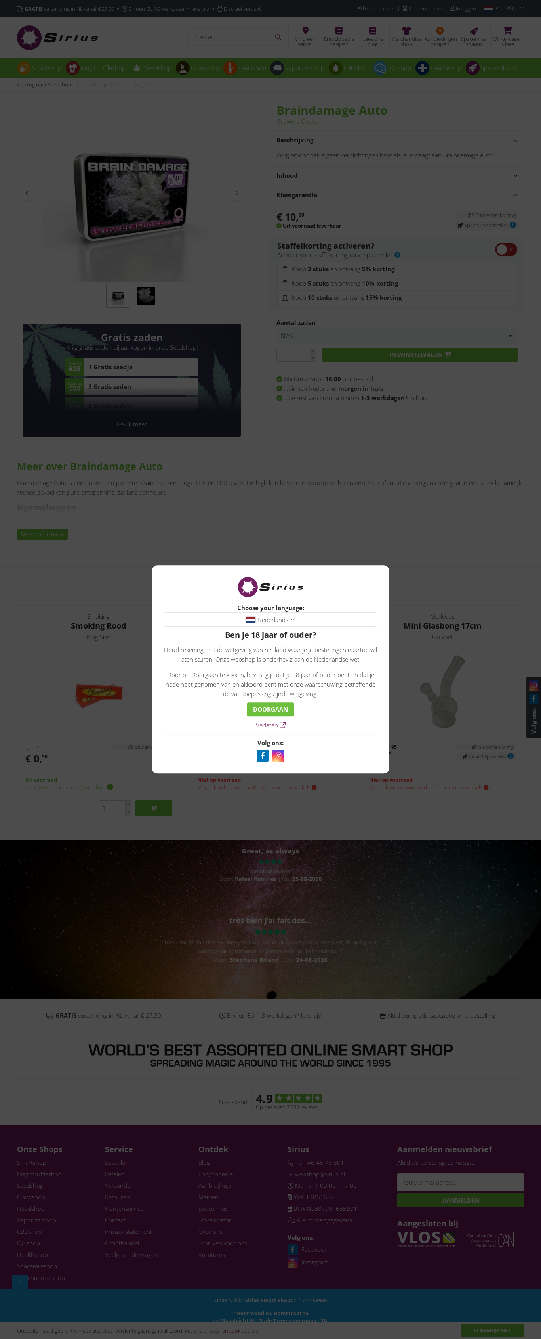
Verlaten (268, 725)
